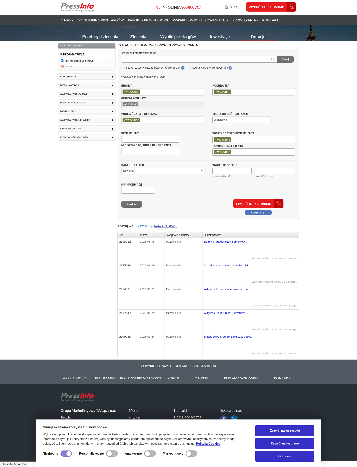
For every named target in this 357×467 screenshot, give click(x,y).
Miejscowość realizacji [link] (72, 102)
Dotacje (258, 36)
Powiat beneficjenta (227, 146)
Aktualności (75, 378)
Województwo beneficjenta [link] (75, 120)
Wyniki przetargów (178, 36)
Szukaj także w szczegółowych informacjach (153, 67)
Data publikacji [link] (68, 111)
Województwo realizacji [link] (73, 94)
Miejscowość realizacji (230, 114)
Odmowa (284, 456)
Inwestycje (220, 36)
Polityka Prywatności (140, 378)
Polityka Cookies (208, 443)
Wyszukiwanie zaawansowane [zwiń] (144, 76)
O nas (136, 417)
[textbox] (142, 91)
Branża (126, 85)
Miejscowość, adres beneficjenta (146, 145)
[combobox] (162, 91)
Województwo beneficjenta (233, 133)
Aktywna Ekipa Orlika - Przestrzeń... (226, 313)
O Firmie (202, 378)
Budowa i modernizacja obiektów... (225, 241)
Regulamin (105, 378)
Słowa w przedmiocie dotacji (140, 52)
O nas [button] (66, 20)
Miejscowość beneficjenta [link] (74, 137)
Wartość (142, 226)
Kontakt (270, 20)
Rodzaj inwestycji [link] (69, 85)
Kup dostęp (258, 212)
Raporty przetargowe (148, 20)
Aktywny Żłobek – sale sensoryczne (226, 289)
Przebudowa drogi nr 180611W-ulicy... (228, 336)
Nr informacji (131, 184)
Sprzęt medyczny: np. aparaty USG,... (227, 265)
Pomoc (173, 378)
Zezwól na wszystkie (285, 430)
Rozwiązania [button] (244, 20)
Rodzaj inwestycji (134, 98)
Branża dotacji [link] (68, 76)
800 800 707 (191, 7)
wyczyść (68, 66)
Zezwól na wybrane (285, 443)
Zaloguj (234, 7)
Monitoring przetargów (100, 20)
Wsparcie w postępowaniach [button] (199, 20)
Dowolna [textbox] (128, 170)
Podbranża (220, 85)
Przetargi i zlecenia (100, 36)
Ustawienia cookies (14, 464)
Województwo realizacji (140, 114)
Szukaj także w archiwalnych (210, 67)
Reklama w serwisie (241, 378)
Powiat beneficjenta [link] (70, 128)
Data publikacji (132, 165)
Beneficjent (130, 133)
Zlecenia (138, 36)
